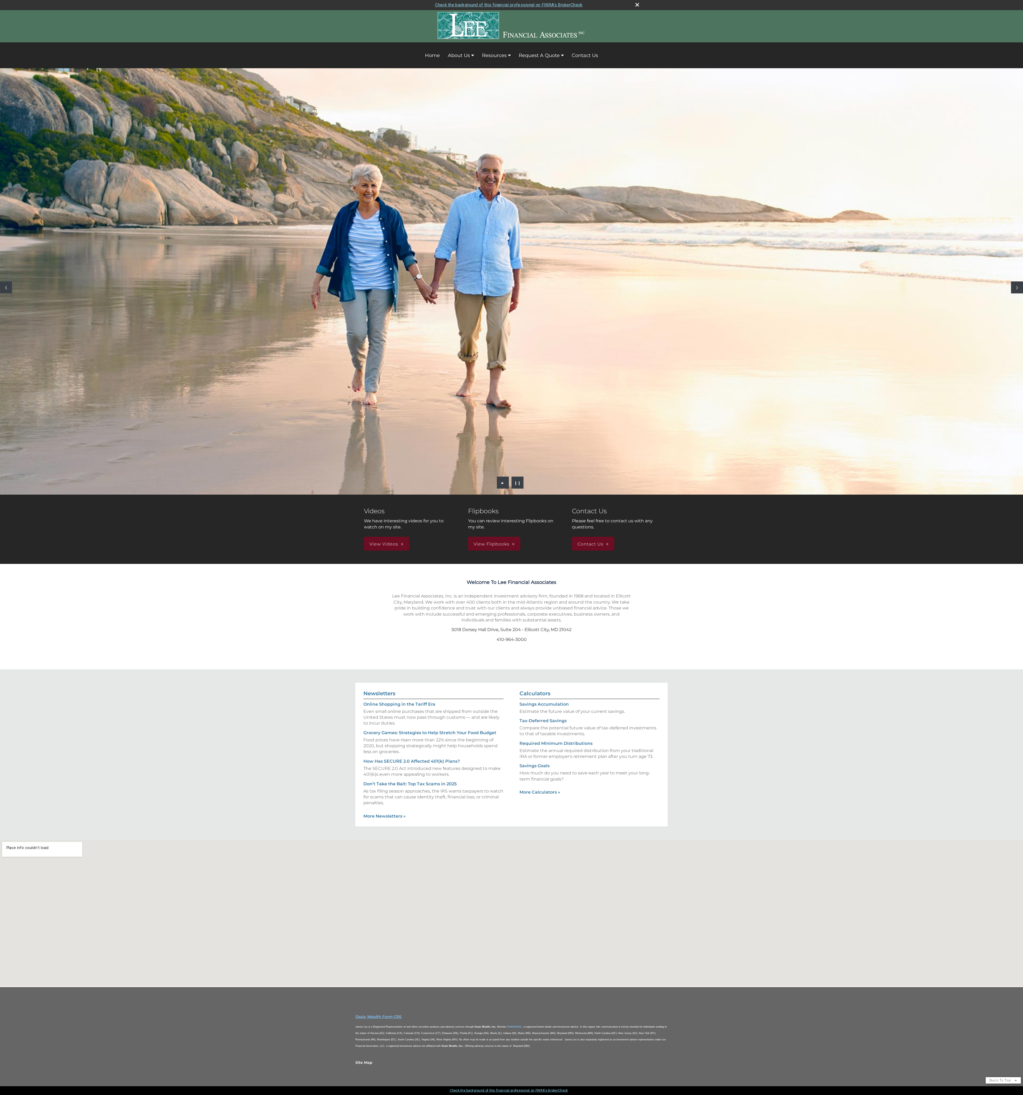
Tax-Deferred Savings (543, 720)
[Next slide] (1017, 287)
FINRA (511, 1026)
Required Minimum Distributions (555, 743)
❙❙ (517, 482)
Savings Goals (534, 765)
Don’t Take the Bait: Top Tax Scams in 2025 (410, 783)
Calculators (534, 693)
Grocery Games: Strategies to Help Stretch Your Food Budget (429, 732)
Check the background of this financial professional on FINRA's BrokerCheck (508, 4)
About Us (459, 55)
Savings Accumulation (544, 704)
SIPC (519, 1026)
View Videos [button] (384, 544)
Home (432, 55)
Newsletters (379, 693)
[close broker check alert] (637, 5)
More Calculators (539, 792)
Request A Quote (539, 55)
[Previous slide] (6, 287)
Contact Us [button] (590, 544)
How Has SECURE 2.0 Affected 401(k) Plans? (411, 761)
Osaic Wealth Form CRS (378, 1016)
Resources (494, 55)
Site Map (363, 1062)
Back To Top (1000, 1080)
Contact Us (585, 55)
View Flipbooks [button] (491, 544)
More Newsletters (384, 816)
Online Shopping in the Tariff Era (399, 704)
